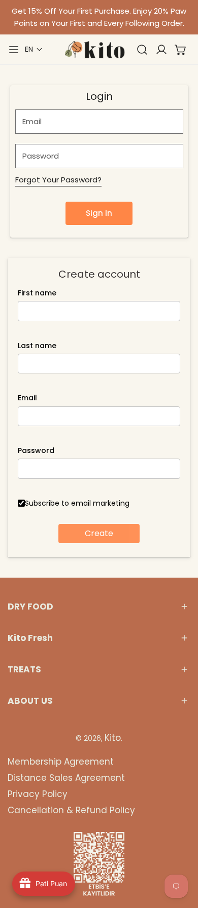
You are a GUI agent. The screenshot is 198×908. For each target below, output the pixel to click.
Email (27, 398)
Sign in (99, 213)
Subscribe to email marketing (77, 503)
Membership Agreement (61, 761)
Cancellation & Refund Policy (71, 810)
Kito (113, 738)
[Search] (142, 50)
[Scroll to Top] (180, 854)
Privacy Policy (38, 794)
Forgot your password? (58, 179)
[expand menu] (14, 50)
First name (37, 293)
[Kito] (94, 49)
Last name (37, 345)
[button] (34, 49)
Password (36, 450)
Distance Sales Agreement (66, 777)
